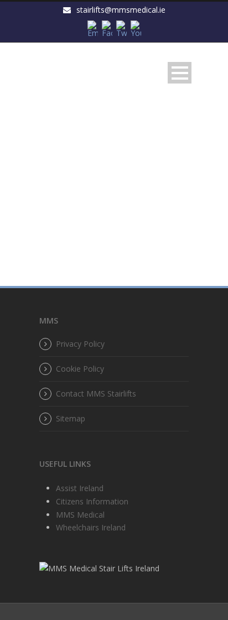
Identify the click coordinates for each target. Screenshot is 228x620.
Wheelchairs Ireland (91, 527)
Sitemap (70, 418)
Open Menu (179, 73)
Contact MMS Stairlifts (96, 393)
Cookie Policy (80, 368)
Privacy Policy (80, 343)
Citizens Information (92, 501)
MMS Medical (80, 514)
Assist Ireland (79, 488)
